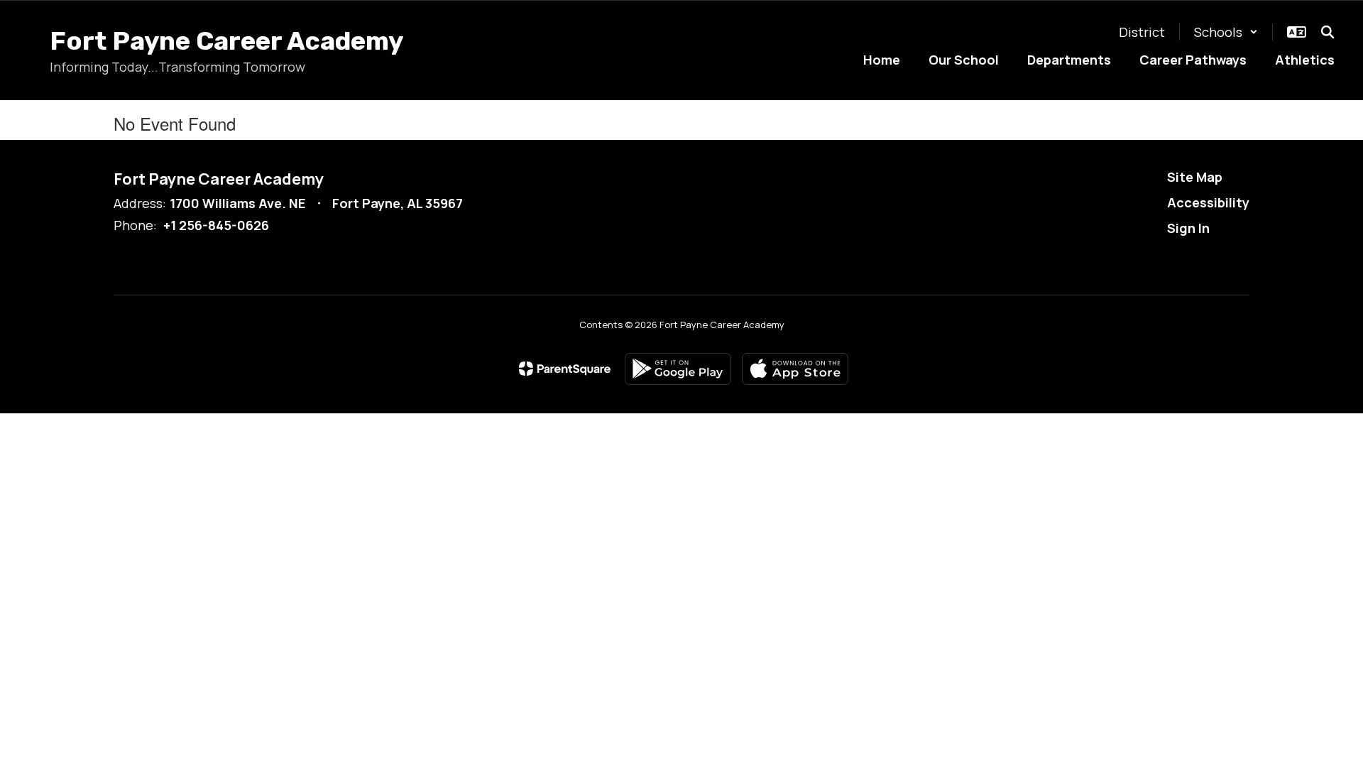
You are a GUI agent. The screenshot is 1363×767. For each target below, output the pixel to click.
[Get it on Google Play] (678, 369)
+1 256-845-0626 (216, 225)
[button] (1226, 31)
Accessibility (1208, 202)
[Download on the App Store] (795, 369)
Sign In (1188, 227)
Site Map (1194, 176)
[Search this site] (1327, 32)
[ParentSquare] (564, 368)
